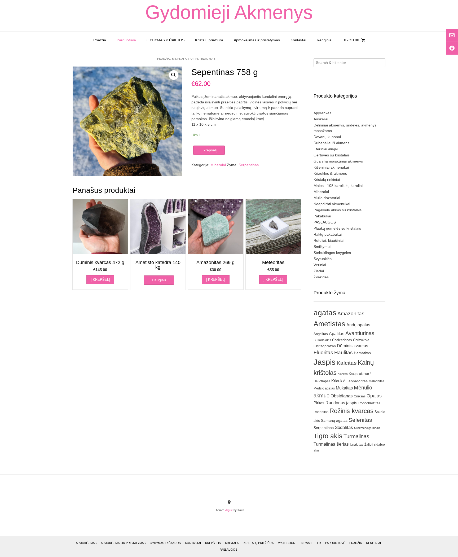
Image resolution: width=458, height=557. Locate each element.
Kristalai (232, 543)
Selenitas (360, 420)
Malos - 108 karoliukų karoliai (338, 185)
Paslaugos (228, 549)
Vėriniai (320, 265)
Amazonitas (350, 313)
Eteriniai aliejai (326, 149)
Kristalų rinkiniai (327, 179)
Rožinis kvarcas (351, 410)
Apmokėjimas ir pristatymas (257, 40)
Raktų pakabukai (328, 234)
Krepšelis (213, 543)
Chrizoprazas (325, 346)
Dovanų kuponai (327, 137)
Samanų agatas (334, 420)
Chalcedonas (342, 340)
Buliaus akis (322, 340)
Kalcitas (347, 363)
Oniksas (359, 396)
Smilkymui (322, 246)
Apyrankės (322, 113)
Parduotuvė (126, 40)
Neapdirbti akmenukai (332, 204)
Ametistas (329, 324)
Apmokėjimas (86, 543)
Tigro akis (328, 436)
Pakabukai (322, 216)
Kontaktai (298, 40)
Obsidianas (342, 395)
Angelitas (321, 334)
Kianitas (343, 373)
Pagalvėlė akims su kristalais (338, 210)
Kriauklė (338, 381)
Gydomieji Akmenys (229, 12)
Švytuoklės (323, 259)
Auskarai (321, 119)
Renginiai (324, 40)
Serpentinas (249, 165)
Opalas (374, 395)
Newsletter (311, 543)
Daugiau (159, 280)
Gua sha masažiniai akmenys (338, 161)
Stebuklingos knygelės (332, 253)
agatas (325, 312)
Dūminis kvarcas (352, 346)
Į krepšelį (209, 150)
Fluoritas (323, 352)
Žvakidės (321, 277)
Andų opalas (358, 324)
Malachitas (376, 381)
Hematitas (362, 353)
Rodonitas (321, 412)
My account (287, 543)
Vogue (229, 510)
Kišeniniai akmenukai (331, 167)
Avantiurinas (359, 333)
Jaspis (325, 362)
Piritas (319, 403)
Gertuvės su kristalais (332, 155)
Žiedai (319, 271)
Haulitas (343, 352)
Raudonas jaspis (341, 402)
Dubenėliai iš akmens (331, 143)
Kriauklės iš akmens (330, 173)
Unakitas (356, 444)
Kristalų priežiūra (209, 40)
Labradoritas (357, 381)
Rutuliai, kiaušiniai (329, 240)
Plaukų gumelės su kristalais (337, 228)
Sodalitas (344, 427)
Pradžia (99, 40)
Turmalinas (356, 436)
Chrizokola (361, 340)
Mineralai (179, 58)
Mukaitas (344, 387)
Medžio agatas (324, 388)
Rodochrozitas (369, 403)
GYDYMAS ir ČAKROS (165, 40)
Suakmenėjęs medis (367, 427)
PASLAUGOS (325, 222)
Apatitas (336, 333)
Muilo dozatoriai (327, 198)
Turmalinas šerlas (331, 444)
